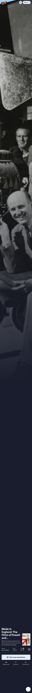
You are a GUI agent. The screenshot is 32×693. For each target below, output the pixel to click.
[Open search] (20, 2)
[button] (27, 2)
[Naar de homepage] (3, 2)
